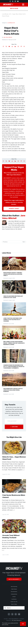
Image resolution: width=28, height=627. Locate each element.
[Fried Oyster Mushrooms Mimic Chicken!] (14, 480)
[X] (6, 46)
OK (23, 624)
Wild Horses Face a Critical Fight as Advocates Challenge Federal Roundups (12, 390)
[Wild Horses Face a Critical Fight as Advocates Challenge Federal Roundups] (14, 373)
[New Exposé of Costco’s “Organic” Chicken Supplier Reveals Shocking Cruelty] (14, 257)
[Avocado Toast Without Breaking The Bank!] (14, 520)
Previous (5, 241)
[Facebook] (3, 46)
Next (24, 241)
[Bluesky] (9, 46)
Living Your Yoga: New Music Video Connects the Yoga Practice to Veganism (12, 320)
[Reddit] (12, 46)
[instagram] (15, 1)
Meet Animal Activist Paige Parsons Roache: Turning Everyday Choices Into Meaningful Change (14, 343)
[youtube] (17, 1)
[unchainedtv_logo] (14, 567)
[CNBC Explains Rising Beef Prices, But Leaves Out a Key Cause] (14, 281)
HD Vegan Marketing (17, 620)
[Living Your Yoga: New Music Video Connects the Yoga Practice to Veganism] (14, 303)
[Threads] (18, 46)
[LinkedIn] (15, 46)
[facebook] (9, 614)
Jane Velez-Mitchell (7, 37)
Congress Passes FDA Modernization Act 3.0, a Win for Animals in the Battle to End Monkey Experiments (13, 367)
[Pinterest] (21, 46)
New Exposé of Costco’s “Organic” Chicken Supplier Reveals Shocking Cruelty (12, 274)
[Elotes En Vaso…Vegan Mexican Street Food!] (14, 442)
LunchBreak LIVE (6, 14)
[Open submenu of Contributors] (24, 599)
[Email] (24, 46)
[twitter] (12, 1)
